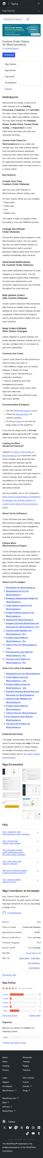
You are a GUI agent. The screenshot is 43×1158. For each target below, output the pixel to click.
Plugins (26, 1066)
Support (5, 1082)
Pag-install (9, 76)
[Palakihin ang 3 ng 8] (17, 795)
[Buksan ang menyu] (39, 3)
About (5, 1057)
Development (11, 82)
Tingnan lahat (35, 1015)
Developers (7, 1086)
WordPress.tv (9, 1090)
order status (35, 958)
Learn (4, 1078)
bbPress (7, 1107)
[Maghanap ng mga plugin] (27, 19)
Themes (26, 1061)
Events (26, 1082)
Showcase (27, 1057)
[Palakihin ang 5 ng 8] (37, 772)
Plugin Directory (8, 11)
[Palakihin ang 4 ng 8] (17, 803)
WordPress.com (10, 1098)
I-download (9, 55)
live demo (17, 421)
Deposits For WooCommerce (19, 620)
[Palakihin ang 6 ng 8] (37, 787)
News (4, 1061)
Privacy (5, 1070)
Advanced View (9, 975)
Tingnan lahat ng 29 (33, 953)
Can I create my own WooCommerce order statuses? (16, 833)
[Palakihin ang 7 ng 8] (37, 801)
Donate (27, 1086)
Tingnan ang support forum (14, 1042)
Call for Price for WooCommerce (21, 713)
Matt (5, 1102)
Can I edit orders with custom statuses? (12, 862)
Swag (26, 1090)
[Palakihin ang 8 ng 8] (37, 812)
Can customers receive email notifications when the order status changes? (13, 852)
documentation (22, 414)
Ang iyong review (9, 1015)
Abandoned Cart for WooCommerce (23, 673)
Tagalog (11, 1121)
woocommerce (34, 968)
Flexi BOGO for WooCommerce (20, 587)
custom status (24, 958)
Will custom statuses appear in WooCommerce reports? (14, 871)
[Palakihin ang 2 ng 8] (17, 780)
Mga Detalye (10, 64)
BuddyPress (8, 1111)
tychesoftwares (12, 48)
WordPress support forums (25, 410)
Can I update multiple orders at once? (11, 881)
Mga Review (10, 70)
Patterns (26, 1070)
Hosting (5, 1066)
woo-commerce (34, 963)
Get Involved (28, 1078)
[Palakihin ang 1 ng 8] (17, 772)
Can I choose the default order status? (11, 842)
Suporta (8, 89)
